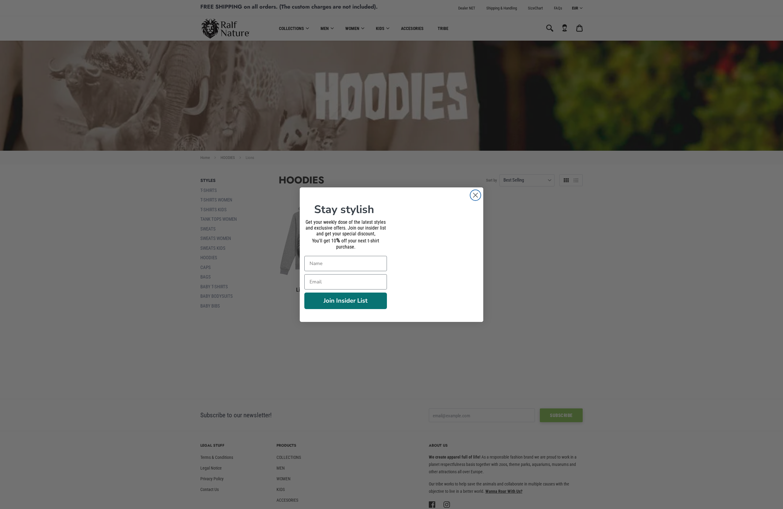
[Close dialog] (475, 195)
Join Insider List (346, 301)
